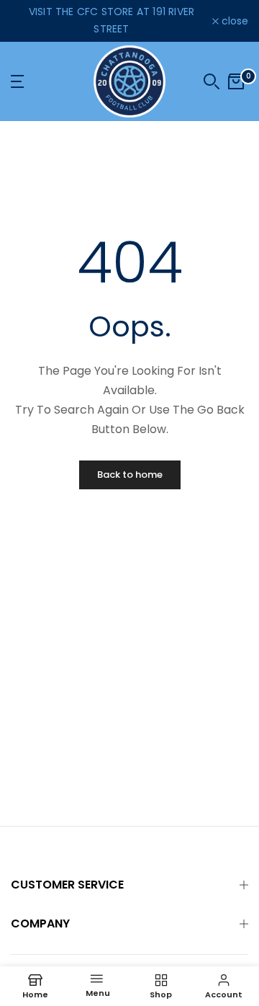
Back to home (130, 474)
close (233, 21)
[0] (236, 81)
